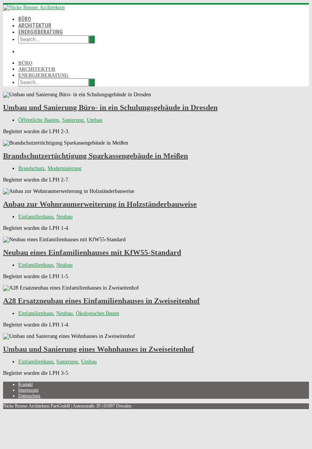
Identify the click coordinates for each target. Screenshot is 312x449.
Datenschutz (29, 395)
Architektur (34, 25)
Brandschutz (31, 168)
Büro (24, 19)
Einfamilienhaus (35, 217)
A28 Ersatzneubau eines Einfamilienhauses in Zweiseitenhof (101, 300)
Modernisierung (64, 168)
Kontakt (25, 384)
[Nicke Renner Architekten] (34, 7)
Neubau (64, 217)
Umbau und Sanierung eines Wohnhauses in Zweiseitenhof (98, 349)
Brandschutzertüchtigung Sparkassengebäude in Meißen (95, 155)
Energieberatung (40, 32)
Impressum (28, 390)
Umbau (94, 120)
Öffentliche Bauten (38, 120)
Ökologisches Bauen (97, 313)
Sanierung (73, 120)
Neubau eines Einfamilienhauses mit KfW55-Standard (92, 252)
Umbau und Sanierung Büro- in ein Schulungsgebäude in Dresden (110, 107)
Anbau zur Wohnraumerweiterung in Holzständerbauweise (100, 204)
